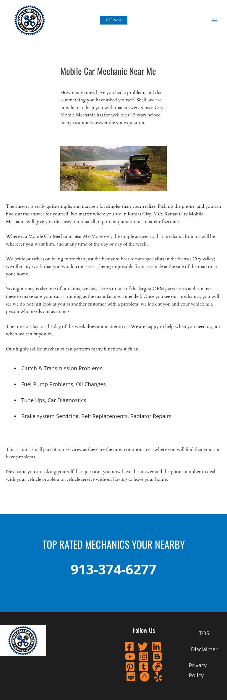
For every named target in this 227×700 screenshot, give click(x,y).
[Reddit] (131, 677)
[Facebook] (129, 646)
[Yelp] (158, 677)
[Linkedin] (156, 646)
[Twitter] (143, 646)
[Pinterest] (130, 667)
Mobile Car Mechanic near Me (59, 236)
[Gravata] (157, 667)
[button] (113, 20)
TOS (18, 672)
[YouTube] (130, 657)
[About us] (145, 677)
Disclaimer (35, 672)
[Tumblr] (144, 667)
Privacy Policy (31, 680)
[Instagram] (144, 657)
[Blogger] (157, 657)
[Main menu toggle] (214, 20)
